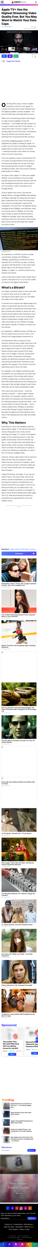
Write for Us (29, 1227)
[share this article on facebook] (4, 56)
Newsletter (19, 1227)
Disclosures (20, 1239)
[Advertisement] (19, 82)
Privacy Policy (12, 1236)
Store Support (13, 1229)
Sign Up (31, 1150)
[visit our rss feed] (30, 1208)
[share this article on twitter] (10, 56)
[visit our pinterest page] (17, 1208)
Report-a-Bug (24, 1229)
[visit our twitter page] (12, 1208)
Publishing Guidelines (27, 1237)
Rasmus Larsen (17, 141)
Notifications (28, 1224)
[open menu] (2, 2)
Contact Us (8, 1224)
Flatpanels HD (6, 251)
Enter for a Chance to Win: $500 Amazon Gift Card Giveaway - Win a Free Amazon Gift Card (19, 4)
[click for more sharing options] (16, 56)
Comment (25, 553)
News (3, 7)
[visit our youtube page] (25, 1208)
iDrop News (14, 1242)
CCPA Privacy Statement (23, 1236)
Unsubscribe (18, 1224)
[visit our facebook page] (8, 1208)
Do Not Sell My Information (13, 1237)
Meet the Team (9, 1227)
